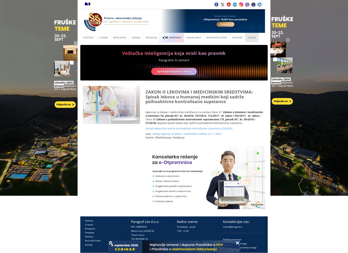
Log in (252, 37)
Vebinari (89, 236)
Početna (88, 37)
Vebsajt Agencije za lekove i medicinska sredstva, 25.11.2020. (187, 134)
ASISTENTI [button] (175, 37)
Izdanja (136, 37)
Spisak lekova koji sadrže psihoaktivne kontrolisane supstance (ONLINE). (189, 128)
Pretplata (89, 232)
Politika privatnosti (232, 239)
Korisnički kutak (93, 240)
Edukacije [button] (151, 37)
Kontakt (89, 244)
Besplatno (119, 37)
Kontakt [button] (237, 37)
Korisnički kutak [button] (216, 37)
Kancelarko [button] (193, 37)
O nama (103, 37)
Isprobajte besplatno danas (174, 71)
